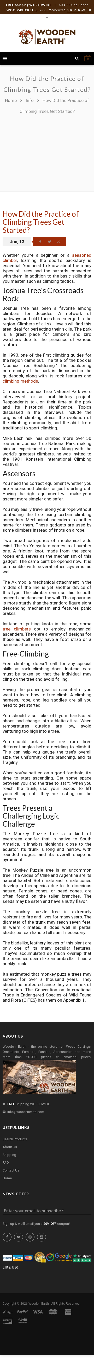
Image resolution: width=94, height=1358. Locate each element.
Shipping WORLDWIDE (28, 1104)
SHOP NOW (76, 10)
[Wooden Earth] (47, 36)
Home (11, 100)
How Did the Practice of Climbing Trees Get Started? (41, 221)
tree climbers (17, 629)
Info (30, 100)
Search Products (15, 1139)
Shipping (9, 1155)
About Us (10, 1147)
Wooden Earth (38, 1303)
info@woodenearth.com (25, 1112)
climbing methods (20, 381)
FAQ (6, 1162)
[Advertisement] (47, 150)
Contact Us (11, 1170)
